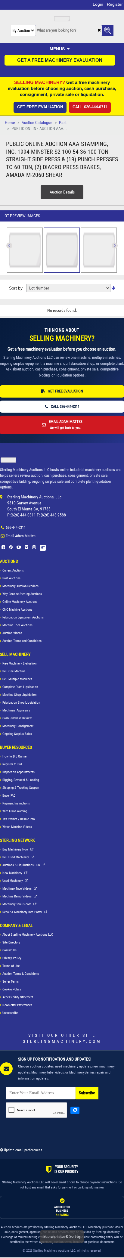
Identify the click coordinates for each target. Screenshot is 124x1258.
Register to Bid (12, 764)
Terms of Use (11, 966)
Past (63, 122)
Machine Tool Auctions (17, 625)
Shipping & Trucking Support (20, 788)
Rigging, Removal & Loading (20, 780)
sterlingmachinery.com (62, 1041)
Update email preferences (22, 1150)
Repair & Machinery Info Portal (22, 912)
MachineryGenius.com (17, 904)
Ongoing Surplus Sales (17, 734)
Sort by (16, 288)
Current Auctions (13, 570)
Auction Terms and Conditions (22, 641)
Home (10, 122)
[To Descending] (113, 288)
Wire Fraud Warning (14, 811)
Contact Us (9, 950)
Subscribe (87, 1092)
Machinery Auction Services (20, 586)
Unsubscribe (10, 1013)
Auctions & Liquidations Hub (21, 865)
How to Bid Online (14, 756)
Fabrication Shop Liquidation (21, 703)
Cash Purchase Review (17, 718)
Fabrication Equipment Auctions (23, 617)
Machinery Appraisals (16, 710)
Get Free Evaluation (40, 107)
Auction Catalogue (37, 122)
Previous (115, 246)
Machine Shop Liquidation (19, 695)
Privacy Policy (11, 958)
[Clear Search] (99, 30)
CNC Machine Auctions (17, 610)
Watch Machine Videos (17, 827)
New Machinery (12, 873)
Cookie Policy (11, 989)
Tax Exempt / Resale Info (18, 819)
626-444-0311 (16, 527)
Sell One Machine (13, 671)
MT (43, 548)
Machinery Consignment (17, 726)
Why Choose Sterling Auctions (22, 594)
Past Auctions (11, 578)
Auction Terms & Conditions (20, 974)
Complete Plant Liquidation (20, 687)
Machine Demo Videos (17, 896)
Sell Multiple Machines (17, 679)
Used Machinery (13, 881)
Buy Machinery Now (15, 849)
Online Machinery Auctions (19, 602)
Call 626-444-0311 (90, 107)
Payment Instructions (16, 803)
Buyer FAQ (9, 796)
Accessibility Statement (17, 997)
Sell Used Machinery (16, 857)
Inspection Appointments (18, 772)
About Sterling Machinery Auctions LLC (27, 935)
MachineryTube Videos (17, 889)
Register (115, 4)
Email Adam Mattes (21, 536)
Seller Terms (10, 982)
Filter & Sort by (62, 1236)
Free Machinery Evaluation (19, 663)
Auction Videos (12, 633)
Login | (99, 4)
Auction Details (62, 192)
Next (9, 246)
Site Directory (11, 942)
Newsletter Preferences (17, 1005)
